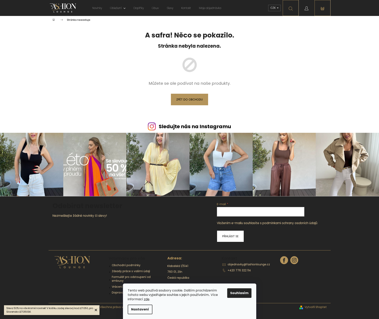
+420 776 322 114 (239, 270)
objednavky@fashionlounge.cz (249, 264)
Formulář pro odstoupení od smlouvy (131, 279)
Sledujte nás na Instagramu (195, 126)
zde (146, 299)
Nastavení (140, 309)
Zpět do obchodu (189, 99)
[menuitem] (97, 8)
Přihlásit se (230, 236)
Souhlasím (239, 293)
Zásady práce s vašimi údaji (131, 271)
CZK (273, 8)
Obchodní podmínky (126, 265)
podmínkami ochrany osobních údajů (289, 223)
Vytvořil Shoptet (316, 307)
